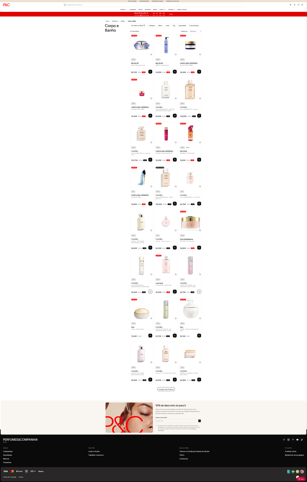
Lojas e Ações (94, 451)
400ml (133, 235)
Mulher (123, 21)
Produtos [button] (122, 9)
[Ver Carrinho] (302, 4)
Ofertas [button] (140, 9)
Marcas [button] (155, 9)
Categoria (152, 25)
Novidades (7, 455)
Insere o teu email (161, 417)
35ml (182, 191)
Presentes (7, 462)
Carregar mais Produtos (166, 389)
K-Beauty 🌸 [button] (171, 9)
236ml (187, 147)
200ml (133, 59)
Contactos (183, 459)
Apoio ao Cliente (184, 448)
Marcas (6, 459)
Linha (167, 25)
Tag (174, 25)
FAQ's (181, 455)
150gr (182, 367)
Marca (160, 25)
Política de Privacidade (9, 477)
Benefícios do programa (294, 455)
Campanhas (8, 451)
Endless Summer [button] (182, 9)
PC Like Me (288, 448)
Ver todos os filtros (137, 25)
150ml (157, 147)
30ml (133, 191)
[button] (65, 5)
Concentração (193, 25)
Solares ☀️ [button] (162, 9)
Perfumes (115, 21)
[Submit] (199, 421)
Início (107, 21)
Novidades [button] (148, 9)
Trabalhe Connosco (96, 455)
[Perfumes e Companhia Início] (6, 4)
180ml (182, 235)
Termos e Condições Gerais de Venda (194, 451)
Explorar (5, 448)
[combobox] (154, 5)
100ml (133, 147)
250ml (157, 191)
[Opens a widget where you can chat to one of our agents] (301, 479)
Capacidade (182, 25)
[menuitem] (153, 9)
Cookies (21, 477)
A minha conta (290, 451)
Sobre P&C (91, 448)
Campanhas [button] (133, 9)
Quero (171, 14)
